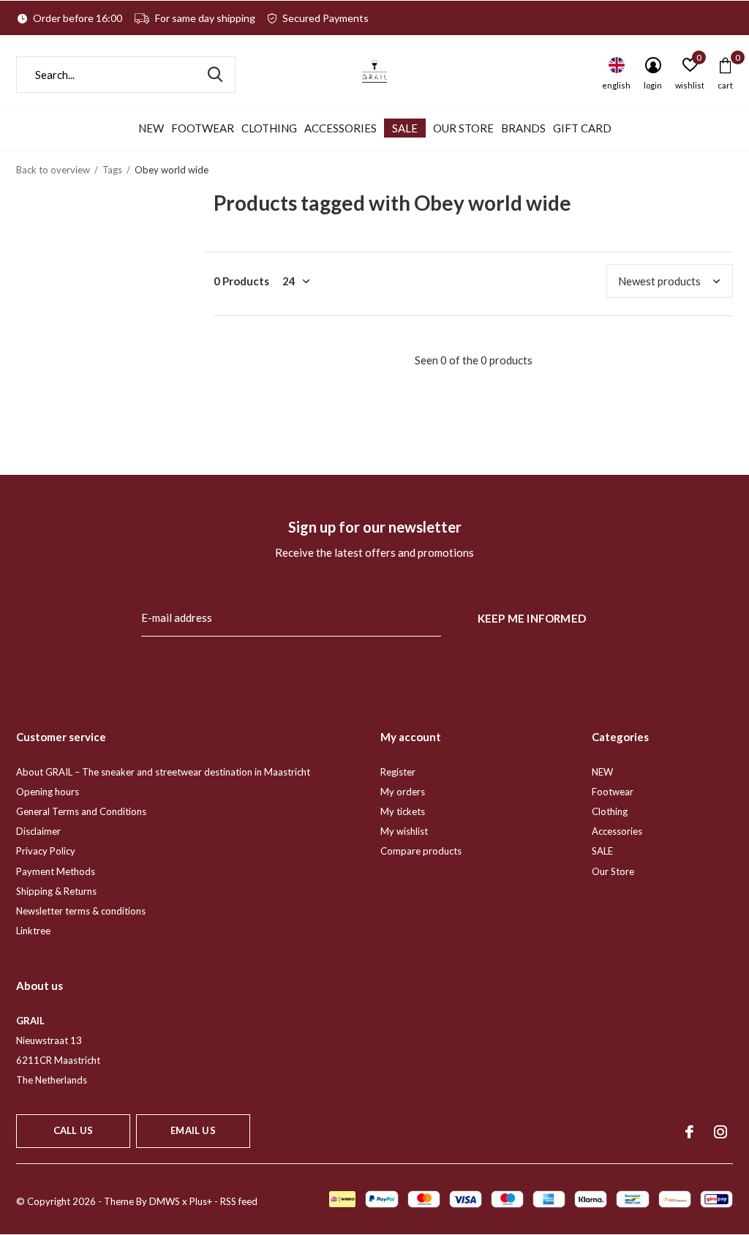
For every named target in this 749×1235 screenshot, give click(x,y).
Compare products (421, 851)
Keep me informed (532, 618)
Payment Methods (55, 871)
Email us (192, 1130)
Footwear (202, 128)
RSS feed (238, 1201)
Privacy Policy (45, 851)
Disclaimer (38, 831)
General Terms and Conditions (81, 811)
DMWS (164, 1201)
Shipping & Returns (56, 891)
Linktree (33, 930)
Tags (112, 170)
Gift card (582, 128)
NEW (151, 128)
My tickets (402, 811)
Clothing (269, 128)
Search (215, 74)
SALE (405, 128)
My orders (402, 791)
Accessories (340, 128)
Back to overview (53, 170)
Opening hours (47, 791)
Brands (523, 128)
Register (397, 772)
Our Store (463, 128)
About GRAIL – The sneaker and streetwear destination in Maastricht (163, 772)
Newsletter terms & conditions (81, 911)
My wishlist (404, 831)
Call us (73, 1130)
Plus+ (200, 1201)
